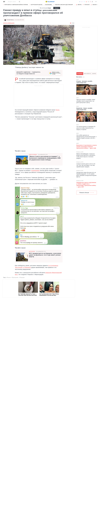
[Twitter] (88, 2)
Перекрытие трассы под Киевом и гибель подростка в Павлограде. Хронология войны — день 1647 (86, 185)
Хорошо (57, 8)
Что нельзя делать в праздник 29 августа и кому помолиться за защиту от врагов (85, 128)
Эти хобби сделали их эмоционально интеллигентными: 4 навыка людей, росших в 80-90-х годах (86, 137)
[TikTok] (92, 2)
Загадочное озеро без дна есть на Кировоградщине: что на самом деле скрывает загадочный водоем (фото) (86, 175)
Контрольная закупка (36, 4)
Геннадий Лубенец (10, 19)
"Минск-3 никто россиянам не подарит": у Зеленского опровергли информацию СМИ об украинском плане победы (45, 158)
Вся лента (79, 77)
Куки (49, 8)
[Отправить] (19, 2)
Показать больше (84, 192)
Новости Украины (33, 154)
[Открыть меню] (4, 1)
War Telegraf (32, 251)
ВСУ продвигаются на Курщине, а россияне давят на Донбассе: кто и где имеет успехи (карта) (45, 255)
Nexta (57, 110)
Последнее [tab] (79, 73)
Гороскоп (87, 4)
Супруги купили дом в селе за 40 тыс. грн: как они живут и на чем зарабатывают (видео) (85, 165)
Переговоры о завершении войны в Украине (16, 4)
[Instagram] (90, 2)
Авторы (79, 4)
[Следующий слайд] (97, 4)
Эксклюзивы (48, 4)
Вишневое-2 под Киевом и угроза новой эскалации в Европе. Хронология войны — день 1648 (86, 147)
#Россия (8, 277)
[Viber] (82, 1)
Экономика (95, 4)
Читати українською (8, 23)
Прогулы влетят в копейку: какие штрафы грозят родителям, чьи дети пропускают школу (85, 101)
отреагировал (35, 170)
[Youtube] (86, 2)
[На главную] (50, 1)
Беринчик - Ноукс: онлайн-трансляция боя (84, 108)
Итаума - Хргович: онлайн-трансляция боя (84, 82)
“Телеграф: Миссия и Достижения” (64, 4)
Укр (96, 1)
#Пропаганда (14, 277)
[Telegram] (84, 2)
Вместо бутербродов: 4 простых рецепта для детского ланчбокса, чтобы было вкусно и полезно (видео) (85, 156)
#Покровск (22, 277)
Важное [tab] (94, 73)
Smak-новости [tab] (87, 73)
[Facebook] (80, 2)
